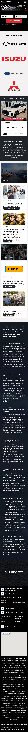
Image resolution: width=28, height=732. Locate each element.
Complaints (4, 726)
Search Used (14, 21)
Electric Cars (15, 24)
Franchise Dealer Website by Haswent (12, 727)
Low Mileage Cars (6, 24)
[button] (25, 8)
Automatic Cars (5, 27)
